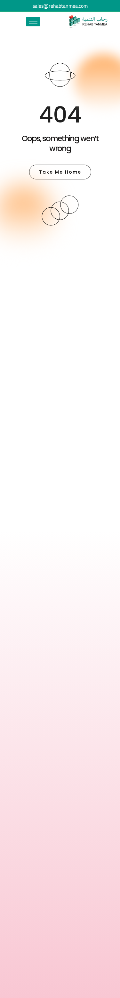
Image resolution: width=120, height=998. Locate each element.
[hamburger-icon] (33, 21)
